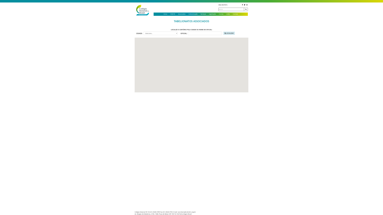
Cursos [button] (221, 14)
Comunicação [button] (193, 14)
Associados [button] (182, 14)
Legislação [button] (212, 14)
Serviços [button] (203, 14)
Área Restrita (222, 5)
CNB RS (172, 14)
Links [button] (228, 14)
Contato (235, 14)
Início (165, 14)
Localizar (230, 33)
